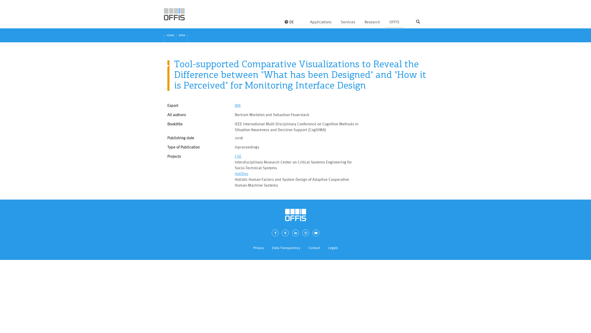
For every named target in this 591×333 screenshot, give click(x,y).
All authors (176, 114)
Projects (174, 156)
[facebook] (275, 232)
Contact (314, 248)
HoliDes (241, 173)
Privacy (258, 248)
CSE (238, 156)
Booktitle (175, 124)
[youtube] (315, 232)
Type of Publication (183, 147)
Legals (333, 248)
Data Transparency (286, 248)
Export (172, 105)
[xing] (285, 232)
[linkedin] (295, 232)
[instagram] (305, 232)
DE (291, 22)
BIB (238, 105)
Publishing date (180, 138)
